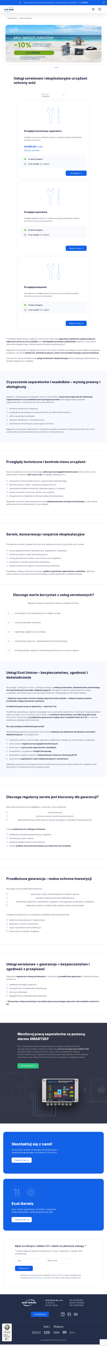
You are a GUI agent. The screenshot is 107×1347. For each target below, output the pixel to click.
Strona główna (12, 18)
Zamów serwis (20, 1220)
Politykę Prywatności (35, 1278)
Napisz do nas (20, 1160)
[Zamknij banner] (104, 3)
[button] (50, 67)
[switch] (7, 1339)
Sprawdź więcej (27, 1066)
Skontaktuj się (39, 1314)
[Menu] (10, 1325)
